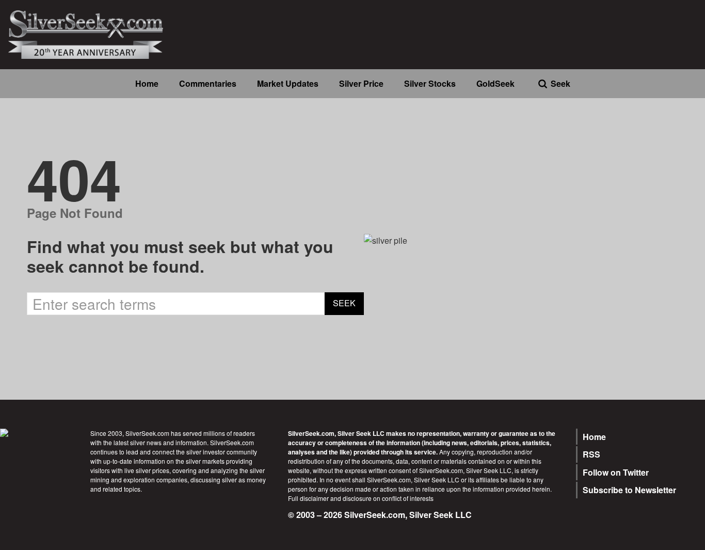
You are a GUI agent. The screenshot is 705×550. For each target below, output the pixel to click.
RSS (591, 454)
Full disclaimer (308, 498)
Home (146, 83)
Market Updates (287, 83)
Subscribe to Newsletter (629, 490)
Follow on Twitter (616, 472)
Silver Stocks (430, 83)
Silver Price (361, 83)
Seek (560, 83)
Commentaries (207, 83)
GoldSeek (495, 83)
